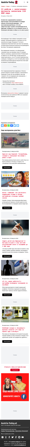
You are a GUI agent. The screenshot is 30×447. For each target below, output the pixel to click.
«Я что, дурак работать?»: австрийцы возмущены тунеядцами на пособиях (12, 261)
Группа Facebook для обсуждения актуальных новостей (13, 374)
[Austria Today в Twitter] (13, 437)
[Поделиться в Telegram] (17, 125)
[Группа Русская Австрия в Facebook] (16, 437)
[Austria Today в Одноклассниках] (6, 437)
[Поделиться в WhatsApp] (8, 125)
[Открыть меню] (27, 2)
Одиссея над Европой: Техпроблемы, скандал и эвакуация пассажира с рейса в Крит (14, 134)
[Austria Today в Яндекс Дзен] (19, 437)
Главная (3, 6)
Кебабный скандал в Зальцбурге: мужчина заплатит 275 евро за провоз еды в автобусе (14, 308)
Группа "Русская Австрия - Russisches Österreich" (14, 431)
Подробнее (15, 370)
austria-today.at (15, 441)
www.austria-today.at (13, 93)
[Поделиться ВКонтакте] (2, 125)
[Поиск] (24, 2)
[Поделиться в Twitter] (14, 125)
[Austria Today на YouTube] (23, 437)
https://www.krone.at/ (17, 82)
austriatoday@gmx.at (20, 445)
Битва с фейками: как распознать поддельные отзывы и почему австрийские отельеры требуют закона (14, 172)
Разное (8, 6)
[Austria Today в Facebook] (9, 437)
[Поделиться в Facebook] (11, 125)
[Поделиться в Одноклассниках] (5, 125)
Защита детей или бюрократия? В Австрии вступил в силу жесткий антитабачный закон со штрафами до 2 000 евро (14, 221)
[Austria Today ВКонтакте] (2, 437)
